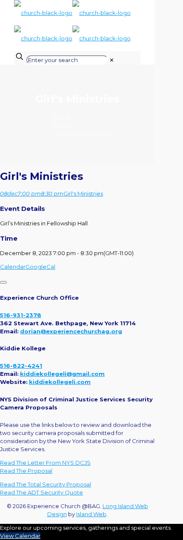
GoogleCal (40, 266)
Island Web (91, 514)
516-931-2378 (20, 315)
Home (61, 116)
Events (61, 124)
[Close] (3, 282)
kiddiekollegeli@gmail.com (62, 373)
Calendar (13, 266)
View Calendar (20, 535)
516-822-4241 (21, 365)
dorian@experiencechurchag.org (71, 331)
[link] (111, 60)
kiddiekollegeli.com (60, 381)
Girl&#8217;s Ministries (81, 132)
